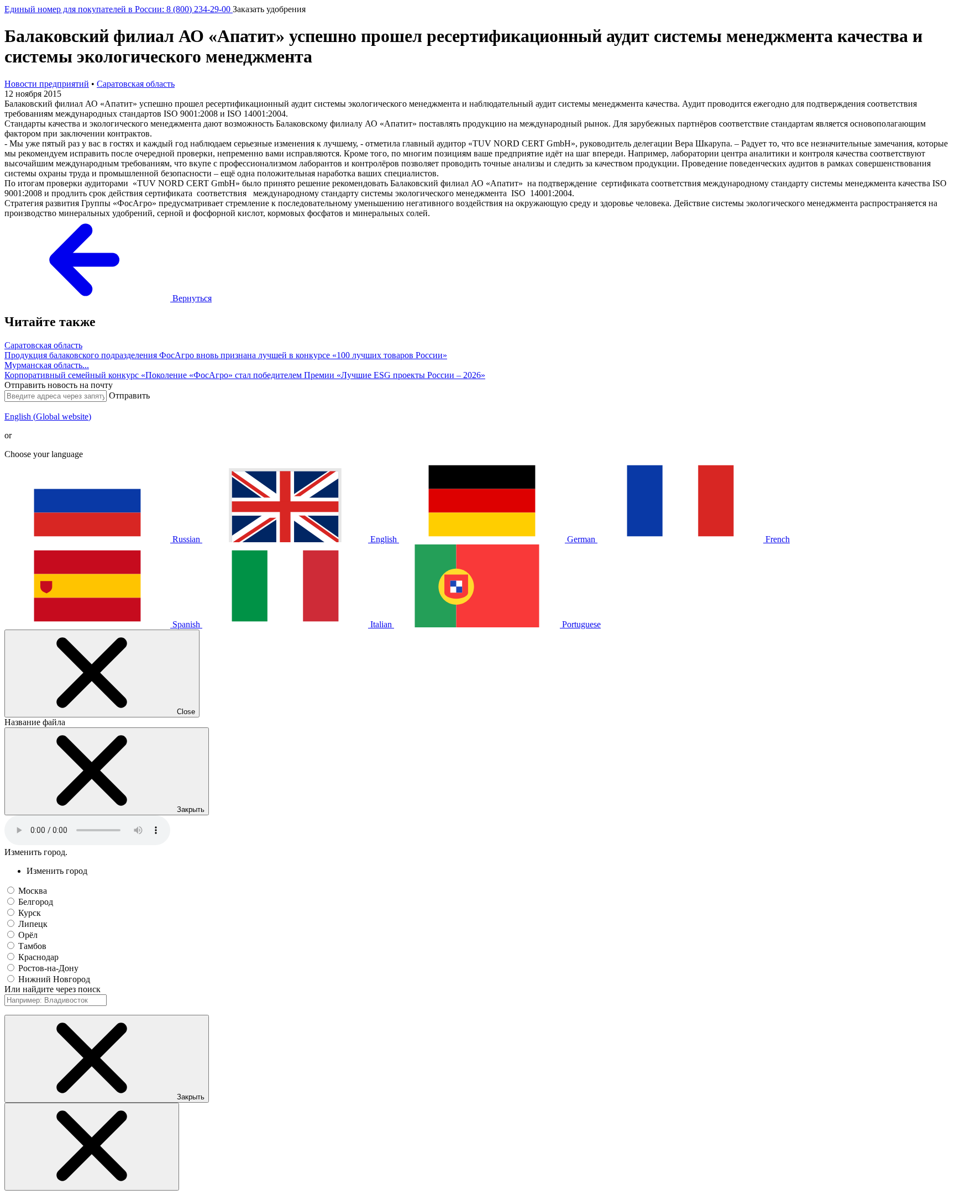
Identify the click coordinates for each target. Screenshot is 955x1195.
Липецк (33, 924)
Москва (32, 890)
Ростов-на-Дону (48, 968)
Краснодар (38, 957)
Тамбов (32, 946)
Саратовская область (136, 83)
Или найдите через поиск (52, 989)
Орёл (28, 935)
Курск (29, 913)
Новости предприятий (46, 83)
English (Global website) (47, 416)
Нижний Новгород (54, 979)
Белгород (35, 901)
